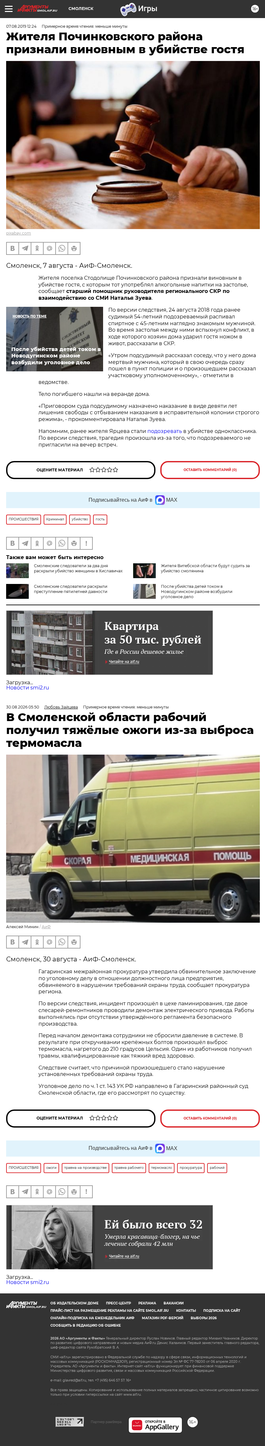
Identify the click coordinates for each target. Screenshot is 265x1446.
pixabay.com (18, 233)
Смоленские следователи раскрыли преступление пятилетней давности (70, 589)
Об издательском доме (74, 1303)
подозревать (164, 431)
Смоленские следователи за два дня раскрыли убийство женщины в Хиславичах (78, 568)
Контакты (186, 1311)
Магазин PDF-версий (162, 1318)
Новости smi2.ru (27, 688)
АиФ (46, 926)
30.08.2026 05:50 (22, 707)
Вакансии (174, 1303)
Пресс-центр (118, 1303)
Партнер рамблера (106, 1422)
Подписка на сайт (221, 1311)
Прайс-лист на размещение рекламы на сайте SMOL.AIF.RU (109, 1311)
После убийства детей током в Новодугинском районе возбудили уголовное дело (196, 591)
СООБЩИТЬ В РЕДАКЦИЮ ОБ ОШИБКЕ (85, 1325)
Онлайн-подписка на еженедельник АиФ (92, 1318)
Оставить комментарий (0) (210, 470)
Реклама (147, 1303)
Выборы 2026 (204, 1318)
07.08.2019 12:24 (21, 26)
